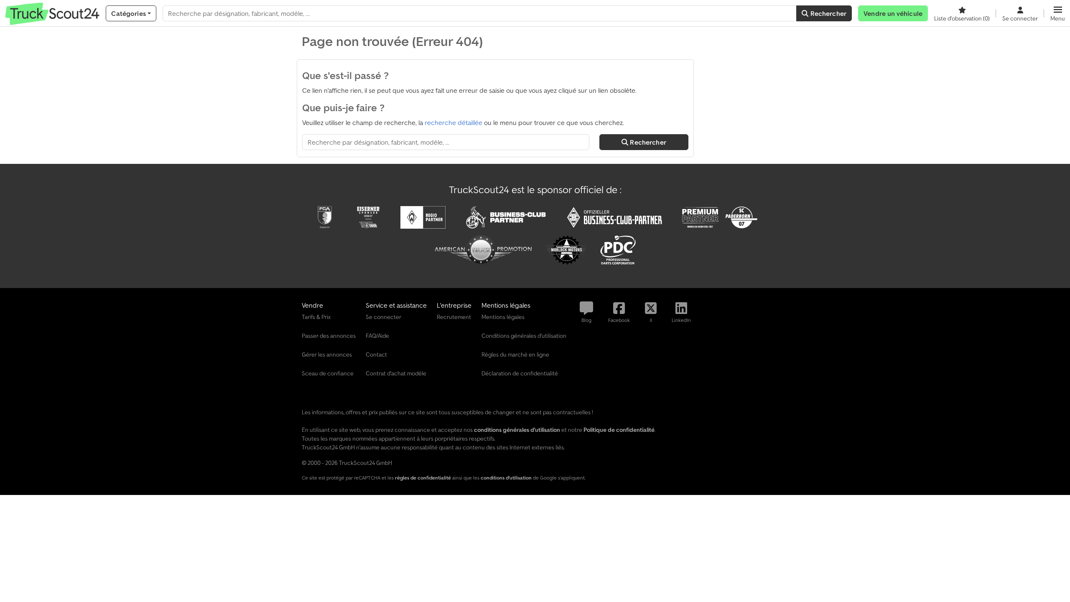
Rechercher (827, 13)
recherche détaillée (453, 122)
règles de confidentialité (423, 477)
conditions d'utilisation (506, 477)
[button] (1057, 13)
